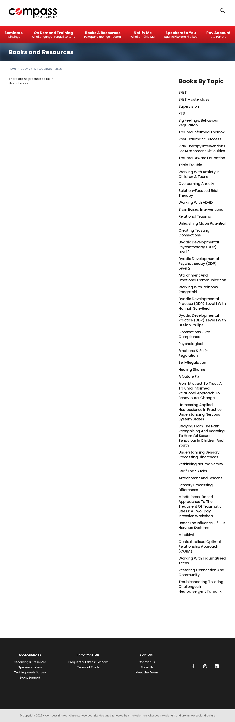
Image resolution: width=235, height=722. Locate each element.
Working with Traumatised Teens (202, 560)
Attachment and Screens (200, 478)
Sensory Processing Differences (195, 487)
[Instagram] (205, 666)
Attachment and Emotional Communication (202, 277)
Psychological (190, 343)
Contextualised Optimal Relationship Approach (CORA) (199, 546)
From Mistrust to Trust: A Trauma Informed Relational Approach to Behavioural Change (200, 390)
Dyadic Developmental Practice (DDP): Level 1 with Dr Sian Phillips (202, 320)
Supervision (188, 106)
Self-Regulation (192, 362)
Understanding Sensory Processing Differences (199, 454)
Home (12, 69)
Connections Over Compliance (194, 334)
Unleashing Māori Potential (201, 223)
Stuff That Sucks (192, 471)
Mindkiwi (186, 534)
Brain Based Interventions (200, 209)
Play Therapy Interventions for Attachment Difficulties (201, 148)
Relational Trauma (194, 216)
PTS (181, 113)
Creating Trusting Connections (193, 233)
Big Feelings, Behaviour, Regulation (198, 123)
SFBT (182, 92)
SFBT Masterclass (193, 99)
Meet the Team (146, 672)
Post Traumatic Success (199, 139)
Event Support (30, 677)
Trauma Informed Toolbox (201, 132)
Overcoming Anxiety (196, 183)
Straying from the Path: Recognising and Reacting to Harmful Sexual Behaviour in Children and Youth (201, 436)
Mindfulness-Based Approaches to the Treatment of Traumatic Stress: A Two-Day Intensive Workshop (200, 506)
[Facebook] (193, 666)
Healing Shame (191, 369)
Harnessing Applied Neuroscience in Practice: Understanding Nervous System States (200, 412)
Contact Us (147, 662)
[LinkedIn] (217, 666)
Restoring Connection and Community (201, 572)
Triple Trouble (190, 164)
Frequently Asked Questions (88, 662)
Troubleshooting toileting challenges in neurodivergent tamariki (200, 586)
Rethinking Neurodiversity (200, 464)
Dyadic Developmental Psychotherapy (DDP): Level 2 (198, 263)
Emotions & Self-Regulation (193, 353)
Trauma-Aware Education (201, 157)
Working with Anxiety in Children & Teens (198, 174)
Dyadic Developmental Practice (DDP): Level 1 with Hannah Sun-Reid (202, 303)
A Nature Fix (188, 376)
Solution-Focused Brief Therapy (198, 193)
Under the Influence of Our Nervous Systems (201, 525)
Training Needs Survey (30, 672)
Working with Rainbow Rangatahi (198, 289)
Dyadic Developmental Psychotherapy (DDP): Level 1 (198, 247)
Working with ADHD (195, 202)
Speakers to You (30, 667)
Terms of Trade (88, 667)
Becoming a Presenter (30, 662)
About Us (146, 667)
